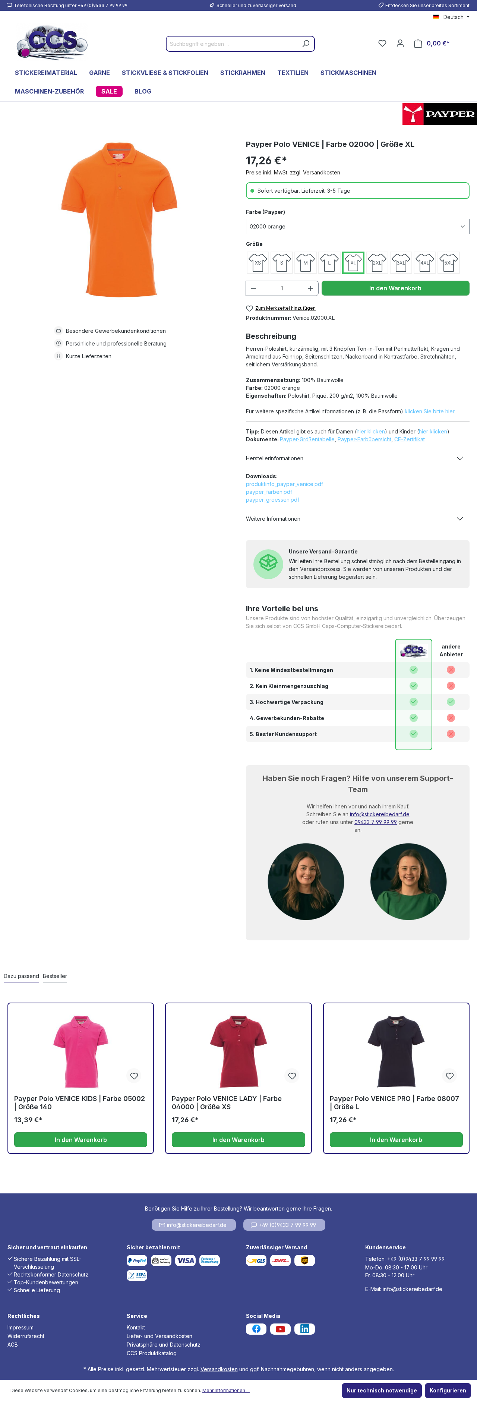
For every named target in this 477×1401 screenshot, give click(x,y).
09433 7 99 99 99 (375, 822)
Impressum (20, 1327)
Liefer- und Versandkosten (159, 1336)
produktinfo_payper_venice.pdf (284, 484)
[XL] (353, 263)
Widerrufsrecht (25, 1336)
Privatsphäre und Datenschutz (163, 1344)
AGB (12, 1344)
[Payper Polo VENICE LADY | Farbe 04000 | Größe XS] (238, 1052)
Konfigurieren (448, 1390)
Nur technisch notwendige (382, 1390)
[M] (305, 263)
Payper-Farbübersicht (364, 439)
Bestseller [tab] (55, 976)
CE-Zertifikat (409, 439)
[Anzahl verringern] (253, 288)
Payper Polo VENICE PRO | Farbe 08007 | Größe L (394, 1103)
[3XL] (401, 263)
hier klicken (371, 431)
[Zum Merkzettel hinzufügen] (133, 1075)
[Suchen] (305, 44)
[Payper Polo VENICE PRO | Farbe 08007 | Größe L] (396, 1052)
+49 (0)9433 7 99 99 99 (287, 1225)
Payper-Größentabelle (307, 439)
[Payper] (439, 114)
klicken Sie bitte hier (430, 411)
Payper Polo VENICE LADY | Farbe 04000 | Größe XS (227, 1103)
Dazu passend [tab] (21, 976)
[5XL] (448, 263)
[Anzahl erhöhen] (311, 288)
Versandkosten (219, 1369)
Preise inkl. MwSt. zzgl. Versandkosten (293, 172)
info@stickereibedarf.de (380, 814)
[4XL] (425, 263)
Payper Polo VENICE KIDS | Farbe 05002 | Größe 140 (79, 1103)
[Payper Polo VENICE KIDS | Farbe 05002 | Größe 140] (80, 1052)
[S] (282, 263)
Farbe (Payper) (265, 212)
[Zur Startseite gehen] (52, 42)
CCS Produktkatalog (152, 1353)
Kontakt (136, 1327)
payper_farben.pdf (269, 492)
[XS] (258, 263)
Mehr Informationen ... (226, 1390)
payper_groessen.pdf (272, 499)
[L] (329, 263)
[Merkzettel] (382, 43)
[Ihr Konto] (400, 43)
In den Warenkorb (395, 288)
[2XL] (377, 263)
